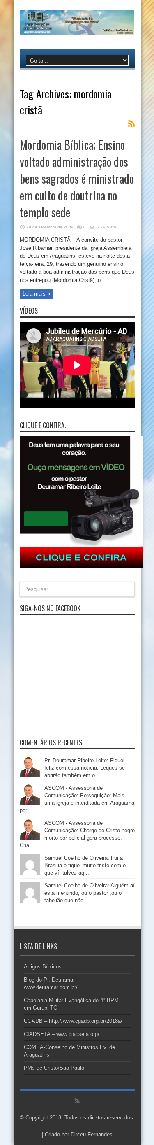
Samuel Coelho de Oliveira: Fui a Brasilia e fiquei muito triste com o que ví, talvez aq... (85, 865)
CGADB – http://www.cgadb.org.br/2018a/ (73, 1021)
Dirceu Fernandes (92, 1134)
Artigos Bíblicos (43, 966)
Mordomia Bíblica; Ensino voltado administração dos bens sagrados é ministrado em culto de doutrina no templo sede (77, 178)
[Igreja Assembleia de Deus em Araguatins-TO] (77, 29)
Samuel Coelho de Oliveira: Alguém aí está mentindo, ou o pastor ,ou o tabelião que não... (89, 892)
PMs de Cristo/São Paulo (54, 1068)
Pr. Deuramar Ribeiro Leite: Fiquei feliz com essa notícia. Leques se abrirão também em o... (84, 767)
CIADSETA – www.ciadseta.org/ (61, 1034)
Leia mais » (36, 294)
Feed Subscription (131, 123)
